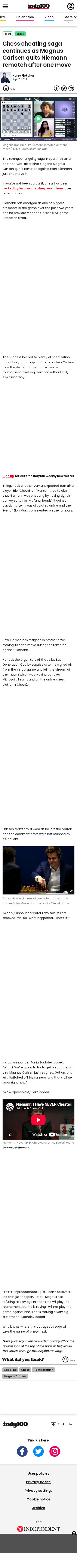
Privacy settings (38, 1490)
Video (49, 17)
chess (20, 34)
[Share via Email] (71, 88)
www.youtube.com (16, 1147)
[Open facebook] (22, 1451)
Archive (38, 1507)
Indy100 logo (39, 6)
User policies (38, 1473)
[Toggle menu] (6, 6)
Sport (7, 34)
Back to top (66, 1424)
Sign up (8, 476)
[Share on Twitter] (64, 88)
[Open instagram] (54, 1451)
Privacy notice (38, 1482)
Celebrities (25, 17)
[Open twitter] (38, 1451)
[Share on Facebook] (56, 88)
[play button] (38, 119)
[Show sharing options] (71, 891)
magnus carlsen (15, 1376)
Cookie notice (38, 1499)
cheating (10, 1370)
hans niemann (43, 1370)
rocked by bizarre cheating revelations (33, 188)
